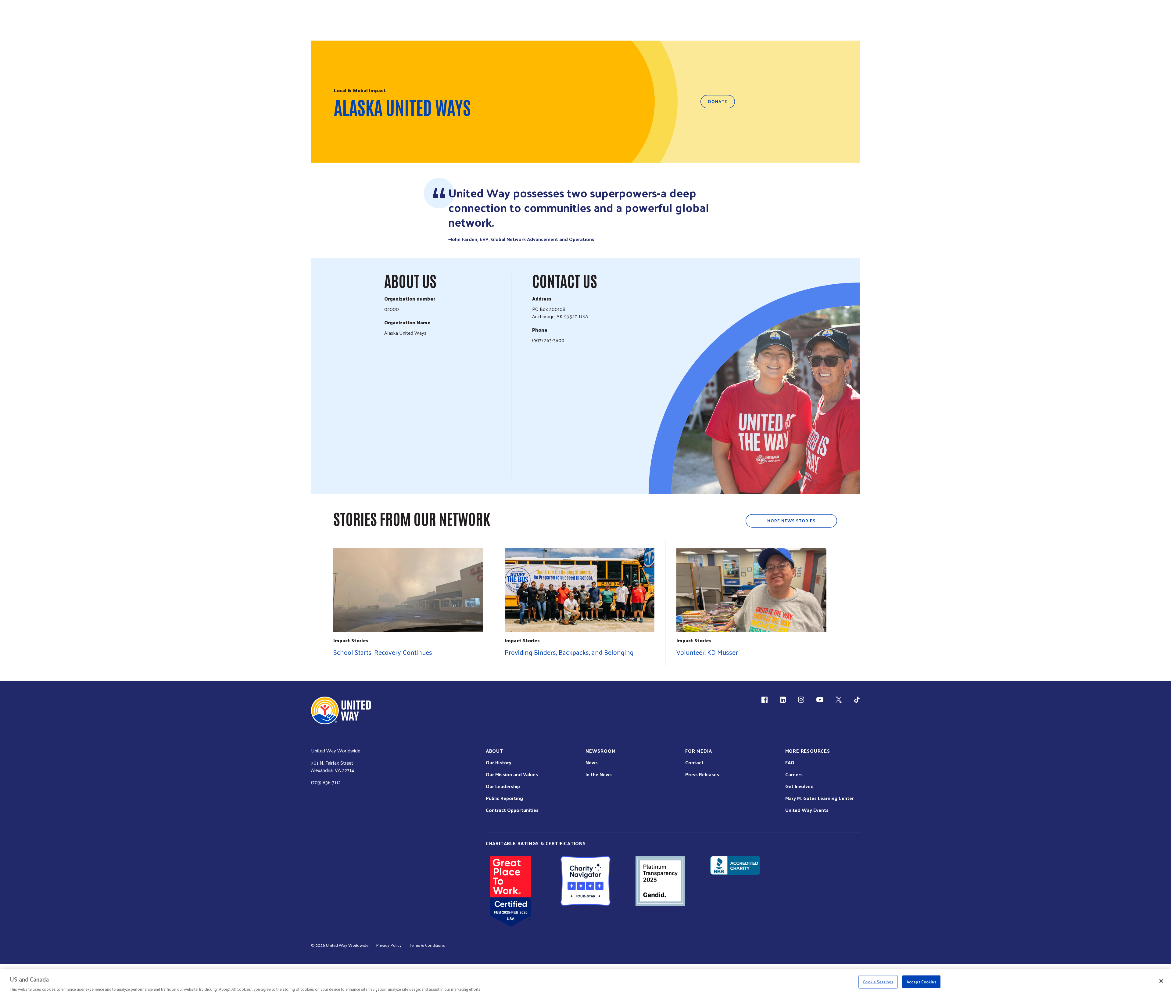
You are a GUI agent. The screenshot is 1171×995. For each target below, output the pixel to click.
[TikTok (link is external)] (857, 700)
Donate (717, 101)
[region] (585, 982)
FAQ (789, 762)
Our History (498, 762)
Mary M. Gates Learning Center (819, 798)
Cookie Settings (878, 981)
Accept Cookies (921, 981)
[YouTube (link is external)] (819, 699)
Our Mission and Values (512, 774)
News (592, 762)
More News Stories (791, 521)
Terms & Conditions (427, 945)
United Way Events (807, 810)
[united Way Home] (341, 710)
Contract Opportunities (512, 810)
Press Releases (702, 774)
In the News (599, 774)
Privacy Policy (389, 945)
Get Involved (799, 786)
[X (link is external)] (839, 700)
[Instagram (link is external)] (801, 700)
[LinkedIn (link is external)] (783, 700)
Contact (694, 762)
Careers (794, 774)
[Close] (1161, 981)
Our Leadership (503, 786)
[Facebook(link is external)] (764, 700)
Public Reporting (504, 798)
